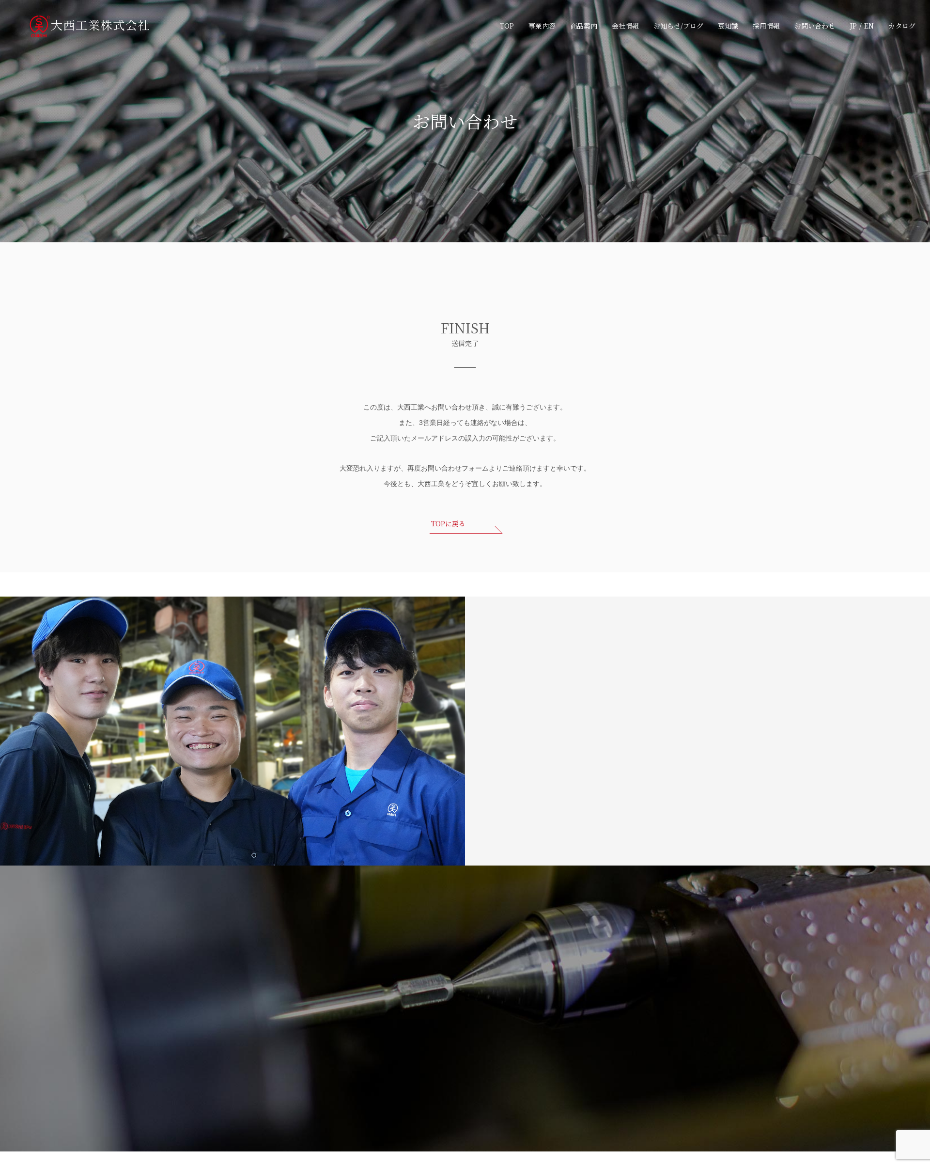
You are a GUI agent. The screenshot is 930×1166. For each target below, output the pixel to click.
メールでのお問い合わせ (258, 1079)
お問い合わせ (814, 26)
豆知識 (728, 26)
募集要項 (605, 1066)
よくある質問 (529, 1035)
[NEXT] (582, 739)
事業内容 (542, 26)
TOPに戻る (448, 523)
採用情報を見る (273, 867)
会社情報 (625, 26)
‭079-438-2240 (258, 1110)
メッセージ (608, 1019)
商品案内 (583, 26)
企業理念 (450, 1035)
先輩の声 (605, 1050)
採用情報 (766, 26)
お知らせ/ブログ (678, 26)
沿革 (444, 1066)
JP (853, 26)
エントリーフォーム (620, 1081)
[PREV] (527, 738)
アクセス (450, 1081)
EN (869, 26)
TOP (507, 26)
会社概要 (450, 1050)
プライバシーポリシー (697, 1004)
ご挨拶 (447, 1019)
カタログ (901, 26)
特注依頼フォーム (691, 1035)
